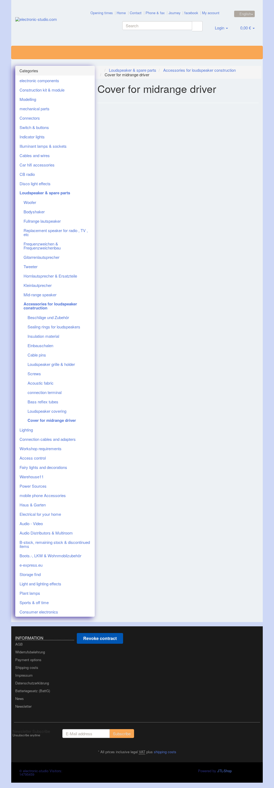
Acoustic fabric (41, 383)
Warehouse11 (32, 476)
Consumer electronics (39, 612)
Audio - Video (31, 523)
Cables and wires (35, 155)
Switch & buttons (34, 127)
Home (121, 12)
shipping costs (165, 751)
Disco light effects (35, 183)
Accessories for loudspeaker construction (50, 306)
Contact (136, 12)
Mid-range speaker (40, 294)
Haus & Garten (33, 504)
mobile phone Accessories (43, 495)
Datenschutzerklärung (32, 682)
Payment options (28, 659)
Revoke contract (100, 638)
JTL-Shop (224, 770)
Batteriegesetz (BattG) (32, 690)
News (19, 698)
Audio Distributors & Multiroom (46, 533)
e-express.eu (31, 565)
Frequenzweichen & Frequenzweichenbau (42, 246)
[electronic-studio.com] (55, 23)
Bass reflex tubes (43, 401)
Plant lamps (30, 593)
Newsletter (23, 706)
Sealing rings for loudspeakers (54, 326)
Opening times (101, 12)
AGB (19, 644)
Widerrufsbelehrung (30, 651)
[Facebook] (256, 733)
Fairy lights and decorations (43, 467)
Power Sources (33, 486)
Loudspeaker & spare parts (45, 193)
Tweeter (30, 266)
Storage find (30, 574)
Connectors (30, 118)
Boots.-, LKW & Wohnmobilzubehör (50, 555)
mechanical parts (35, 108)
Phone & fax (155, 12)
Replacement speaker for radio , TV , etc (56, 232)
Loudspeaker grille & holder (51, 364)
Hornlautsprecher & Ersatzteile (50, 276)
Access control (33, 458)
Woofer (30, 202)
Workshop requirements (41, 448)
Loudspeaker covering (47, 411)
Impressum (24, 675)
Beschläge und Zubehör (48, 317)
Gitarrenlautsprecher (41, 257)
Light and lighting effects (40, 583)
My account (210, 12)
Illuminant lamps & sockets (43, 146)
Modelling (28, 99)
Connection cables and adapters (48, 439)
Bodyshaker (34, 211)
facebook (191, 12)
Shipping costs (26, 667)
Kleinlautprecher (38, 285)
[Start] (100, 70)
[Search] (197, 26)
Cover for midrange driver (52, 420)
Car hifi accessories (37, 165)
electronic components (39, 80)
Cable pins (37, 355)
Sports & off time (34, 602)
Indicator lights (32, 136)
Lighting (26, 430)
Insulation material (43, 336)
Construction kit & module (42, 90)
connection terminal (45, 392)
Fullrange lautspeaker (42, 221)
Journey (174, 12)
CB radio (27, 174)
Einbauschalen (40, 345)
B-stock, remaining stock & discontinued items (55, 544)
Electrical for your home (40, 514)
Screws (34, 373)
